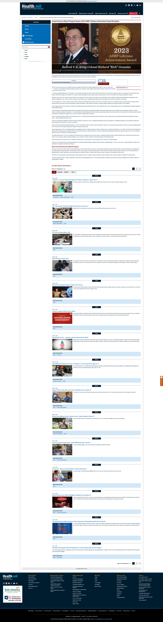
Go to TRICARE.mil (142, 577)
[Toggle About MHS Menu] (76, 13)
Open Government (101, 610)
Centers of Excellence (77, 591)
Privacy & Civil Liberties (77, 598)
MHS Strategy (31, 580)
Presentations (119, 592)
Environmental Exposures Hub (78, 584)
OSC (132, 610)
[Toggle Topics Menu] (106, 13)
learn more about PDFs (106, 619)
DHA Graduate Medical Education (57, 579)
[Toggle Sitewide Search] (139, 13)
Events (26, 52)
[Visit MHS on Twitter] (134, 5)
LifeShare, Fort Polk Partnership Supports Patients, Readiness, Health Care (74, 180)
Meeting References (120, 588)
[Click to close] (162, 377)
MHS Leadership (31, 577)
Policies (118, 590)
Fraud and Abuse (56, 610)
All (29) (54, 172)
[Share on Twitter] (100, 81)
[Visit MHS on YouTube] (137, 5)
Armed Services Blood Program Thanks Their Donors (67, 285)
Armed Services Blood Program (61, 87)
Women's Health (76, 603)
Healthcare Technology (57, 381)
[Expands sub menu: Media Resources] (23, 42)
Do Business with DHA (143, 595)
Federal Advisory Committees (33, 582)
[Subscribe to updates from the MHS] (140, 5)
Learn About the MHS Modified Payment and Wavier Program (144, 584)
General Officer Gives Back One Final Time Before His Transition (71, 390)
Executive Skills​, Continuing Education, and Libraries (56, 584)
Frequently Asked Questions (122, 586)
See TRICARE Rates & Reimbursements (143, 591)
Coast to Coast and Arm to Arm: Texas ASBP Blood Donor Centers (71, 442)
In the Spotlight (29, 35)
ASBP (127, 87)
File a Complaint (142, 600)
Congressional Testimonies (122, 579)
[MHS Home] (11, 579)
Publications (119, 593)
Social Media (28, 39)
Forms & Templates (120, 584)
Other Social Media (104, 83)
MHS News (111, 13)
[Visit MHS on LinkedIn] (129, 5)
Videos (27, 32)
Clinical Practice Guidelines (122, 577)
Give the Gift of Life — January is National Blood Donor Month (70, 337)
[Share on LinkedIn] (103, 81)
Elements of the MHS (32, 579)
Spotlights (27, 56)
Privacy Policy (38, 610)
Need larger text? (137, 17)
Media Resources (29, 42)
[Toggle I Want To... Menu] (136, 13)
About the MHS (72, 13)
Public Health (59, 557)
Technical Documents (121, 597)
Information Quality (91, 610)
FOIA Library (119, 582)
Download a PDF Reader (95, 619)
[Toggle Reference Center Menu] (127, 13)
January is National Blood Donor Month (63, 311)
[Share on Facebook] (98, 81)
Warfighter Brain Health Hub (78, 580)
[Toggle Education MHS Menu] (92, 13)
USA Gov (118, 610)
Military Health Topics (100, 13)
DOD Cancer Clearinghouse (78, 579)
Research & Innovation (77, 600)
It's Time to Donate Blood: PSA (61, 232)
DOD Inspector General (80, 610)
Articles (27, 26)
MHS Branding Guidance (33, 586)
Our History (59, 354)
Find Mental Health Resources (144, 593)
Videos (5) (66, 172)
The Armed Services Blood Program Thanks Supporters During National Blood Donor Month (78, 521)
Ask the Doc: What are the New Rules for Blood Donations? (69, 469)
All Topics (74, 577)
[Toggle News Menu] (115, 13)
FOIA (72, 610)
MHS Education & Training (85, 13)
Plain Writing (111, 610)
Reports (118, 595)
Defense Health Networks (65, 197)
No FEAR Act (46, 610)
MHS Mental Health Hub (77, 582)
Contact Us (30, 588)
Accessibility (64, 610)
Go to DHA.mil (56, 197)
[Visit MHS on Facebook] (132, 5)
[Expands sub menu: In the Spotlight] (23, 35)
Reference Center (122, 13)
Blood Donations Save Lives (60, 258)
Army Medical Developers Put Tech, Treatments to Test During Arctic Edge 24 (74, 364)
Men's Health (75, 602)
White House (126, 610)
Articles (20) (60, 172)
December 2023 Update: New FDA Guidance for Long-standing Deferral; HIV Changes (76, 548)
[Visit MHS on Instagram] (126, 5)
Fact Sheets (119, 580)
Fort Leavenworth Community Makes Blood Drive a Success (69, 206)
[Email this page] (105, 81)
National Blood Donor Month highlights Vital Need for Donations (71, 495)
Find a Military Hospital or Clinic (145, 579)
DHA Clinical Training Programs (56, 577)
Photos (27, 29)
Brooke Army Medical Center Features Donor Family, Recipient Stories (72, 416)
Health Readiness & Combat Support (79, 589)
